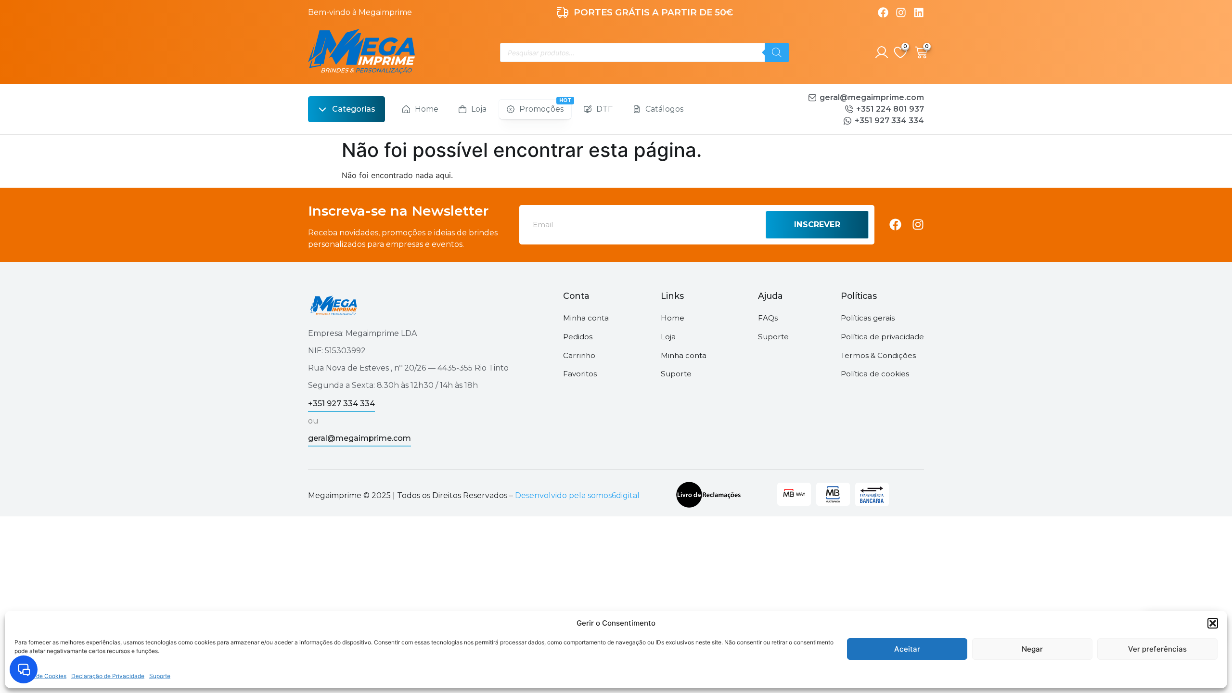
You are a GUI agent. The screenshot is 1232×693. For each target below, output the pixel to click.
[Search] (777, 52)
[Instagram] (901, 12)
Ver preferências (1157, 649)
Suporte (159, 676)
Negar (1032, 649)
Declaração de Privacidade (107, 676)
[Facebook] (883, 12)
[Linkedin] (918, 12)
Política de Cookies (40, 676)
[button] (1213, 623)
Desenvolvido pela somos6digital (577, 495)
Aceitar (907, 649)
